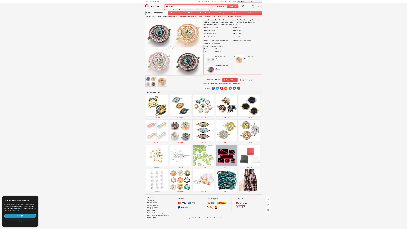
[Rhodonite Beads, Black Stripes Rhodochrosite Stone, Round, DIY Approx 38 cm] (250, 190)
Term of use (151, 200)
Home (148, 16)
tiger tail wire (168, 10)
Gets (152, 5)
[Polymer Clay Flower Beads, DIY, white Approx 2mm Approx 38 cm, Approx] (157, 190)
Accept (20, 215)
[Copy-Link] (238, 88)
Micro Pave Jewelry (170, 16)
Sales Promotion (206, 13)
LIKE (268, 199)
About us (150, 197)
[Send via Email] (234, 88)
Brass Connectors (204, 16)
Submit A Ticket (236, 83)
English (242, 1)
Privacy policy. (16, 210)
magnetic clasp (188, 10)
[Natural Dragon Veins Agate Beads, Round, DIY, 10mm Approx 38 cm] (227, 190)
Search (232, 6)
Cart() (247, 6)
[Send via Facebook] (213, 88)
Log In (198, 1)
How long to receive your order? (158, 215)
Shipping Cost (215, 1)
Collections (237, 13)
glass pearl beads (178, 10)
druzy (208, 10)
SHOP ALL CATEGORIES (155, 13)
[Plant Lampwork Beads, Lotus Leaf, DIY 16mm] (203, 166)
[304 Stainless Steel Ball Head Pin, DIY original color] (180, 166)
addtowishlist (246, 80)
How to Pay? (151, 210)
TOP (268, 210)
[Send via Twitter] (217, 88)
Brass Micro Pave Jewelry (187, 16)
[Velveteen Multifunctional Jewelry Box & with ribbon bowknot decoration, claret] (227, 166)
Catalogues (222, 13)
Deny (20, 221)
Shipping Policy (152, 208)
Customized (251, 13)
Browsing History (226, 1)
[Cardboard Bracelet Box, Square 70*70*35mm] (250, 166)
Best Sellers (189, 13)
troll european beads (200, 10)
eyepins (213, 10)
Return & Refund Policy (155, 213)
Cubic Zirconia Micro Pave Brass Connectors (227, 16)
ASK (268, 204)
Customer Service (153, 205)
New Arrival (175, 13)
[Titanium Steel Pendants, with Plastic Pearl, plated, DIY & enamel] (180, 190)
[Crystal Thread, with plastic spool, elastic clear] (203, 190)
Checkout (258, 7)
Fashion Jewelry (156, 16)
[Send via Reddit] (225, 88)
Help (234, 1)
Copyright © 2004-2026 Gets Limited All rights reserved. (203, 218)
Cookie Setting (151, 218)
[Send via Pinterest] (221, 88)
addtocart (230, 80)
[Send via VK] (230, 88)
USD (252, 1)
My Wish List (205, 1)
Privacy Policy (152, 202)
